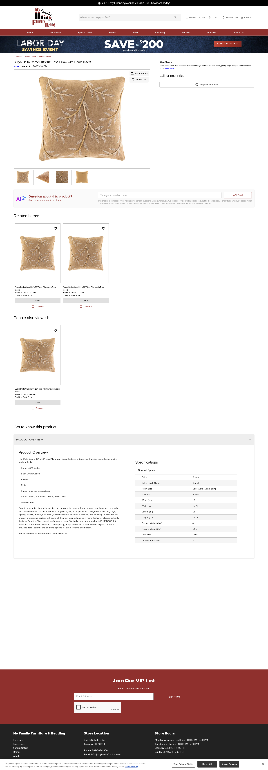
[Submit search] (175, 17)
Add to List (141, 79)
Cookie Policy (131, 767)
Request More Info (209, 84)
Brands (112, 32)
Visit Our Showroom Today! (154, 3)
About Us (211, 32)
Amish (135, 32)
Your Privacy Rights (183, 764)
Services (186, 32)
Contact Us (238, 32)
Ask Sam (238, 195)
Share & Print (141, 73)
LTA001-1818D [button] (39, 66)
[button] (187, 17)
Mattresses (55, 32)
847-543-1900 (100, 750)
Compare (40, 306)
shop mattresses (227, 44)
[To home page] (43, 17)
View (37, 301)
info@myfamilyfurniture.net (106, 754)
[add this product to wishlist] (55, 228)
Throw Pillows (45, 57)
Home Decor (30, 57)
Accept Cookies (229, 764)
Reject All (207, 764)
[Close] (263, 764)
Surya (16, 66)
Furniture (29, 32)
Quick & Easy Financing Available (117, 3)
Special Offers (85, 32)
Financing (160, 32)
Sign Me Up (174, 696)
